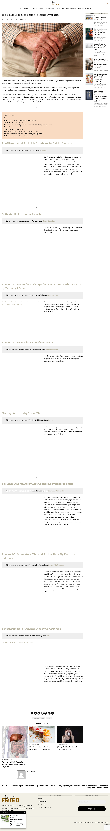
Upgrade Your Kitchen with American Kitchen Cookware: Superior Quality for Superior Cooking (100, 95)
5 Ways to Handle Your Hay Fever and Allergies (68, 748)
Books (12, 19)
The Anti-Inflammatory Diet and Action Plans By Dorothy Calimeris (24, 134)
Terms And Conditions (45, 807)
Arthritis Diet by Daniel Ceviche (13, 122)
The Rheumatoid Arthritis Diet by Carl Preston (17, 136)
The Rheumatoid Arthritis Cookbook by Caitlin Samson (20, 120)
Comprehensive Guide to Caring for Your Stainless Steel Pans (101, 46)
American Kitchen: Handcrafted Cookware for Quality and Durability (100, 77)
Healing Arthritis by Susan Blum (13, 129)
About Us (41, 798)
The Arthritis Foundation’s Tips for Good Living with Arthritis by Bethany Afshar (28, 125)
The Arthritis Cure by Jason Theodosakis (16, 127)
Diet (43, 718)
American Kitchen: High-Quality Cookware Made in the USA (100, 31)
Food (16, 19)
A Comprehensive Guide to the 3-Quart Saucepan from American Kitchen (101, 61)
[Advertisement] (63, 189)
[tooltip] (32, 713)
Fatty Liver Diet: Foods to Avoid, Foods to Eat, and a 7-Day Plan (13, 764)
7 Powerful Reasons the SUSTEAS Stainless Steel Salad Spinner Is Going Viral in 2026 (17, 821)
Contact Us (41, 804)
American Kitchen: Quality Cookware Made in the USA (100, 17)
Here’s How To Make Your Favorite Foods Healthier (40, 748)
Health (49, 718)
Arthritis (36, 718)
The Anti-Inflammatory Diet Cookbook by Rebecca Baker (21, 131)
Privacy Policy (42, 801)
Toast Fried (30, 771)
